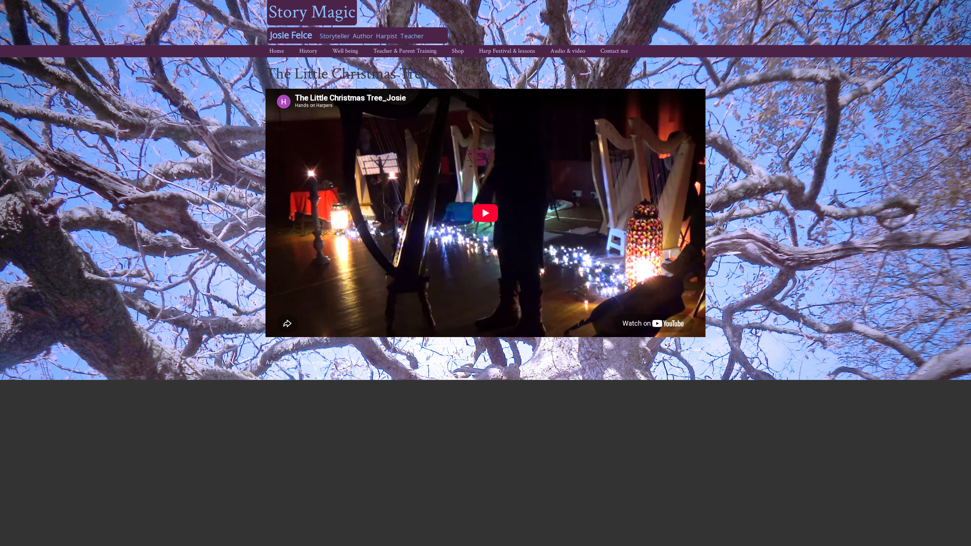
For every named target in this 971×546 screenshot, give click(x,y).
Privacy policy (318, 362)
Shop (458, 51)
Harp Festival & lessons (507, 51)
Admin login (280, 362)
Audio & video (567, 51)
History (308, 51)
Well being (345, 51)
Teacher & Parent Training (405, 51)
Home (276, 51)
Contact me (614, 51)
